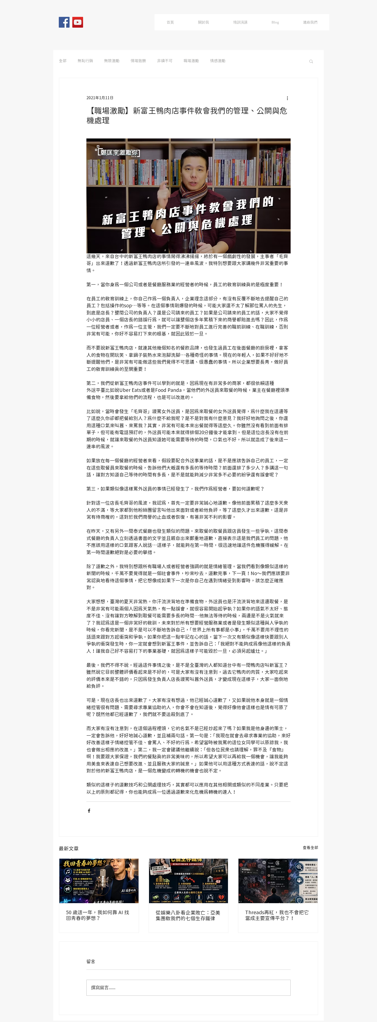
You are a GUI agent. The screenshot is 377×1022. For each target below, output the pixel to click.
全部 (63, 61)
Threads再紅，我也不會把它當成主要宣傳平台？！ (277, 915)
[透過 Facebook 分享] (89, 810)
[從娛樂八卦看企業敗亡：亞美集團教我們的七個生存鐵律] (188, 881)
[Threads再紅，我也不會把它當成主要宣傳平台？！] (278, 881)
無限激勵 (112, 61)
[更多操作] (287, 98)
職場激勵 (191, 61)
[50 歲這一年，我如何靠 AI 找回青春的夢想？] (99, 881)
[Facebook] (64, 22)
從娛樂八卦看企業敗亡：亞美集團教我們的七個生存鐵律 (188, 916)
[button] (311, 61)
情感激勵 (217, 61)
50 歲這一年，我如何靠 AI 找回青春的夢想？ (97, 915)
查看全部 (310, 848)
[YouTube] (77, 22)
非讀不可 (164, 61)
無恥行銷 (85, 61)
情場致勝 (138, 61)
